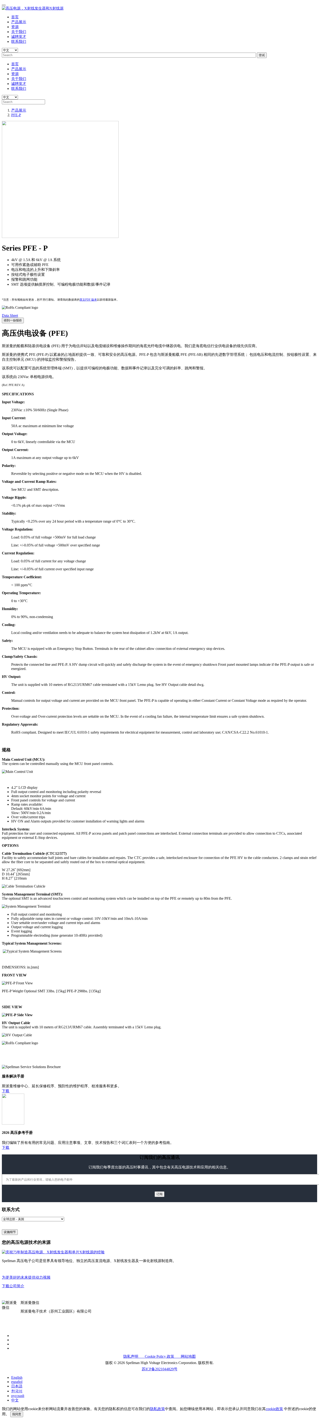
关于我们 (18, 32)
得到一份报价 (13, 320)
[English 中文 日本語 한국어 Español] (10, 50)
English (16, 1377)
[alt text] (53, 1252)
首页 (15, 17)
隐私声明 (131, 1356)
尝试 (262, 55)
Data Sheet (10, 315)
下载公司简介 (13, 1286)
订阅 (159, 1194)
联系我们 (18, 42)
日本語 (16, 1386)
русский (17, 1396)
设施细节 (10, 1232)
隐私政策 (157, 1409)
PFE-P (16, 115)
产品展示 (18, 22)
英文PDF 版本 (88, 299)
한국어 (16, 1391)
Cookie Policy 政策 (157, 1356)
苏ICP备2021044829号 (159, 1369)
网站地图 (185, 1356)
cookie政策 (274, 1409)
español (16, 1382)
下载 (5, 1091)
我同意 (16, 1414)
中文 (15, 1400)
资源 (15, 27)
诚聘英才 (18, 37)
